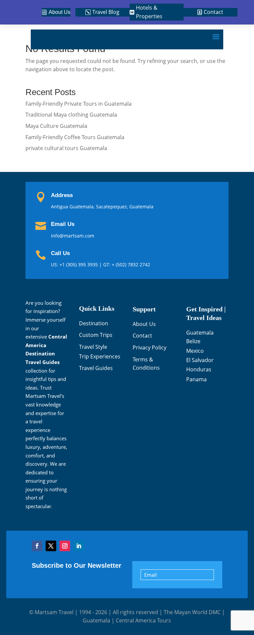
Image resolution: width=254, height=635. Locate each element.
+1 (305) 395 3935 (79, 264)
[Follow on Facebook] (37, 546)
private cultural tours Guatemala (66, 148)
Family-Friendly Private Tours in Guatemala (78, 103)
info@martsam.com (72, 236)
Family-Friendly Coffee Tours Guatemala (74, 137)
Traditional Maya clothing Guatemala (71, 114)
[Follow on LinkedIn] (78, 546)
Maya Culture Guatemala (56, 126)
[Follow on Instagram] (65, 546)
